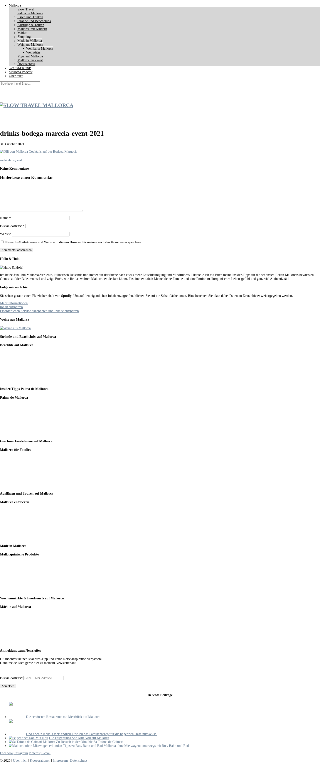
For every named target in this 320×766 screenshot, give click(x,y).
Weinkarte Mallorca (39, 48)
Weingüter (33, 52)
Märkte (22, 33)
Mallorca (15, 5)
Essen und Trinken (30, 17)
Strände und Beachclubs (34, 21)
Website (5, 234)
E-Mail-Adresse (12, 226)
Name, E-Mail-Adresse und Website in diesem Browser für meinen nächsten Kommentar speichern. (73, 242)
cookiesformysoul (11, 160)
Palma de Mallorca (30, 13)
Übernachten (26, 64)
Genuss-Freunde (20, 68)
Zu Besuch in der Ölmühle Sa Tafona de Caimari (89, 742)
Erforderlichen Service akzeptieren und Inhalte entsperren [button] (39, 311)
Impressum (60, 760)
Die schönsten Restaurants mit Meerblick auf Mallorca (63, 717)
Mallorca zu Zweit (30, 60)
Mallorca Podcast (20, 72)
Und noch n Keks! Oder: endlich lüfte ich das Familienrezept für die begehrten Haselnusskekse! (91, 734)
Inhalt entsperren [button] (11, 307)
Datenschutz (78, 760)
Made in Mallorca (29, 40)
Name (5, 218)
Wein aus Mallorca (30, 44)
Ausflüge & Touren (30, 25)
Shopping (24, 36)
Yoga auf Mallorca (30, 56)
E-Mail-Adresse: (12, 678)
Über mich (16, 76)
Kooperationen (40, 760)
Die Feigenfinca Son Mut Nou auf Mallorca (79, 738)
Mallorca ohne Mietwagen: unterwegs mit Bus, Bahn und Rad (146, 746)
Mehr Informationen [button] (14, 303)
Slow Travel (25, 9)
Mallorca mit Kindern (32, 29)
